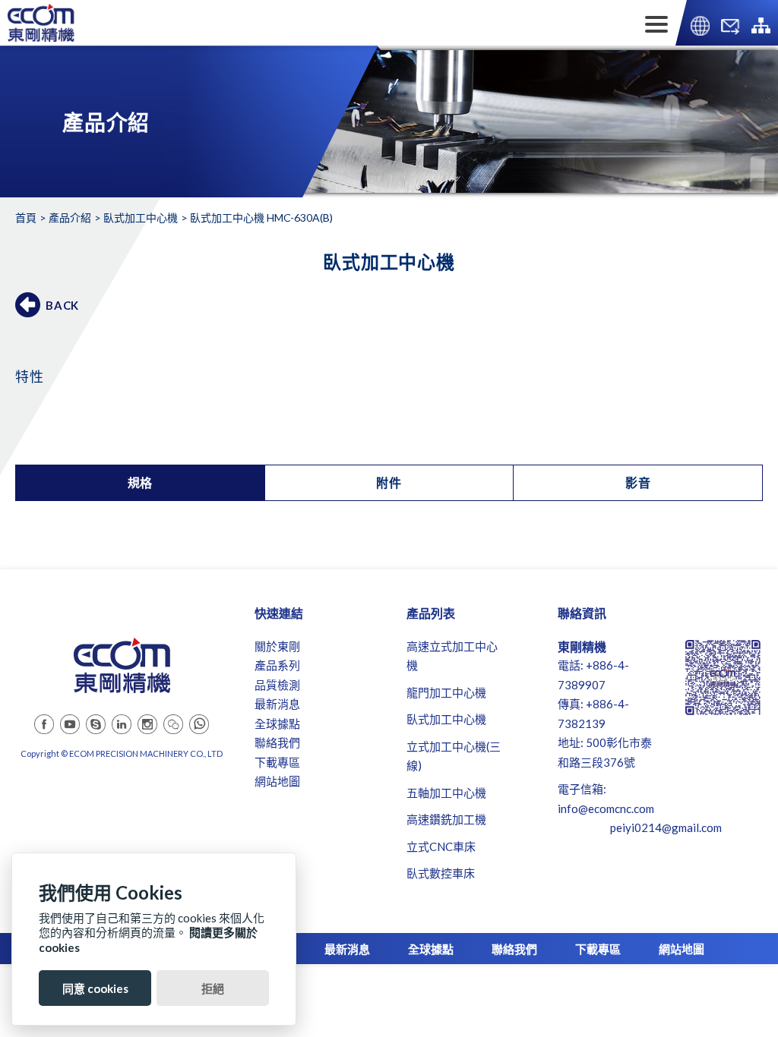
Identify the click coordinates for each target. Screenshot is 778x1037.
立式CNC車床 (441, 846)
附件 (389, 482)
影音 (638, 482)
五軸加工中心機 (446, 792)
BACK (62, 305)
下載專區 (277, 762)
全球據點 (277, 723)
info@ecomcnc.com (606, 808)
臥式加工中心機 (140, 217)
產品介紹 (70, 217)
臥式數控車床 (440, 873)
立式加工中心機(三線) (453, 756)
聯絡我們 (277, 742)
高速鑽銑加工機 (446, 819)
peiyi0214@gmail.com (666, 827)
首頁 (25, 217)
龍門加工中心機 (446, 692)
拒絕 (212, 988)
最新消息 (277, 704)
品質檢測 (277, 685)
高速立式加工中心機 (452, 656)
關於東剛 (277, 646)
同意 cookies (95, 988)
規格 (140, 482)
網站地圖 (277, 781)
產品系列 (277, 665)
